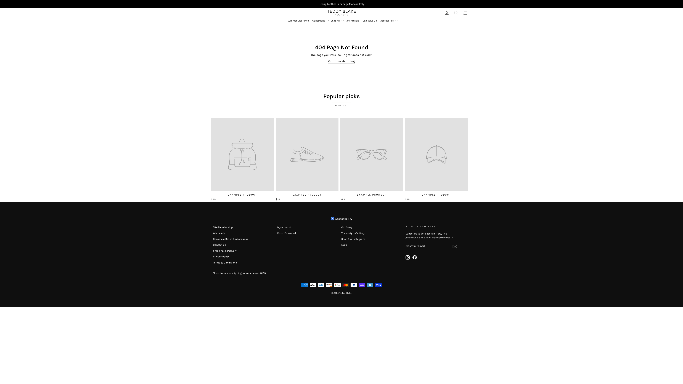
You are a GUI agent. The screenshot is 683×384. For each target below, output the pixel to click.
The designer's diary (353, 233)
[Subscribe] (454, 246)
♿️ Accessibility (341, 218)
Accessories (387, 20)
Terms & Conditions (225, 262)
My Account (284, 227)
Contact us (219, 245)
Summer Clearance (298, 20)
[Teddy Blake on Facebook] (414, 257)
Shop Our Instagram (353, 239)
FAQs (344, 245)
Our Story (346, 227)
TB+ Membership (223, 227)
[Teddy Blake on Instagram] (408, 257)
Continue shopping (341, 61)
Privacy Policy (221, 256)
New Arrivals (352, 20)
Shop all (335, 20)
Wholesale (219, 233)
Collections (318, 20)
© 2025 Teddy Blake (341, 293)
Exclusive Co (370, 20)
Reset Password (286, 233)
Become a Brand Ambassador (230, 239)
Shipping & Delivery (225, 250)
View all (342, 105)
